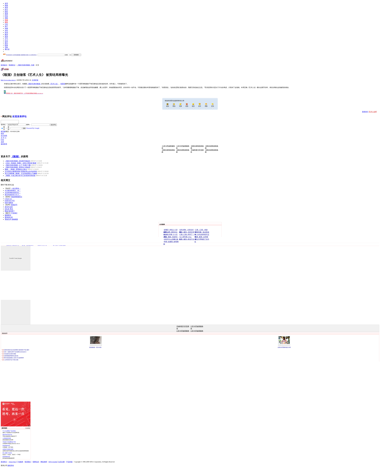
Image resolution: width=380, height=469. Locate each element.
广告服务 (20, 462)
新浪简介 (4, 462)
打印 (2, 140)
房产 (6, 26)
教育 (6, 34)
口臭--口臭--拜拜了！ (186, 234)
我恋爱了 (11, 211)
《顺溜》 (15, 156)
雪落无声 (8, 219)
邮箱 (6, 45)
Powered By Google (32, 128)
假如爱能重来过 (16, 197)
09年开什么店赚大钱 (171, 239)
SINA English (52, 462)
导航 (6, 47)
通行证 (7, 49)
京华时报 (35, 80)
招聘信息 (36, 462)
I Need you (8, 199)
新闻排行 (365, 112)
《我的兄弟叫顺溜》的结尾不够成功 (17, 161)
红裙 (6, 200)
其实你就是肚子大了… (13, 195)
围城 (6, 211)
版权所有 (11, 465)
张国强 (62, 84)
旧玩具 (7, 209)
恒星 (6, 203)
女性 (6, 30)
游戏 (6, 28)
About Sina (12, 462)
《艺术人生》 (54, 84)
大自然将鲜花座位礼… (13, 192)
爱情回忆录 (9, 217)
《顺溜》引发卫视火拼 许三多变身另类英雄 (20, 175)
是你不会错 (9, 207)
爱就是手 (14, 205)
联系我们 (28, 462)
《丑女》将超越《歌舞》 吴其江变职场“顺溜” (21, 163)
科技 (6, 16)
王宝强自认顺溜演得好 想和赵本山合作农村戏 (21, 171)
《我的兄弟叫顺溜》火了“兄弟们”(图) (18, 165)
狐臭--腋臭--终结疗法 (186, 239)
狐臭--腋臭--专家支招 (186, 232)
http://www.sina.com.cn (8, 80)
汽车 (6, 24)
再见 (11, 209)
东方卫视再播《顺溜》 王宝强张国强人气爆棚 (21, 173)
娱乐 (6, 10)
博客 (6, 18)
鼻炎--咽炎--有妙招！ (171, 237)
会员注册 (61, 462)
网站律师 (44, 462)
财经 (6, 12)
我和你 (10, 203)
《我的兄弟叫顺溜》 (34, 84)
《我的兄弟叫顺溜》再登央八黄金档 (17, 167)
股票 (6, 14)
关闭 (2, 142)
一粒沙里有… (16, 188)
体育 (6, 7)
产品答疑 (69, 462)
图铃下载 (4, 185)
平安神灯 (14, 213)
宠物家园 (14, 219)
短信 (6, 41)
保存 (2, 133)
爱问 (6, 43)
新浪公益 (11, 185)
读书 (6, 32)
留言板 (3, 131)
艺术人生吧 (373, 112)
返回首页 (4, 144)
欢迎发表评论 (19, 116)
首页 (6, 3)
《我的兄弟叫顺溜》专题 (25, 65)
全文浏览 (4, 135)
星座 (6, 37)
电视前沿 (12, 65)
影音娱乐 (4, 65)
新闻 (6, 5)
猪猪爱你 (8, 215)
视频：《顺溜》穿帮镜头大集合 (16, 169)
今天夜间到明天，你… (13, 190)
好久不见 (11, 200)
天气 (6, 39)
